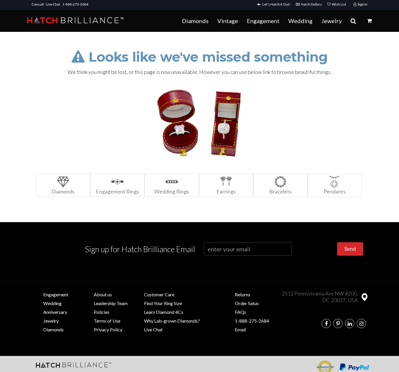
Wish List (338, 4)
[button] (369, 21)
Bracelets (280, 191)
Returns (242, 294)
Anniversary (55, 312)
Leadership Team (111, 303)
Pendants (335, 191)
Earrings (226, 191)
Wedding (300, 20)
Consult (38, 4)
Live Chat (53, 4)
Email (240, 329)
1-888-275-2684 (75, 4)
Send (350, 248)
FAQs (240, 312)
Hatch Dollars (312, 4)
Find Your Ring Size (163, 303)
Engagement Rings (117, 191)
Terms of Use (107, 320)
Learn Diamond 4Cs (163, 312)
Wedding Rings (171, 191)
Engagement (263, 20)
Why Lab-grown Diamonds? (172, 320)
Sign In (361, 4)
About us (103, 294)
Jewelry (331, 20)
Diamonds (195, 20)
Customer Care (159, 294)
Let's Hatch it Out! (277, 4)
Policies (102, 312)
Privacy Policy (108, 329)
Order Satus (247, 303)
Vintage (227, 20)
